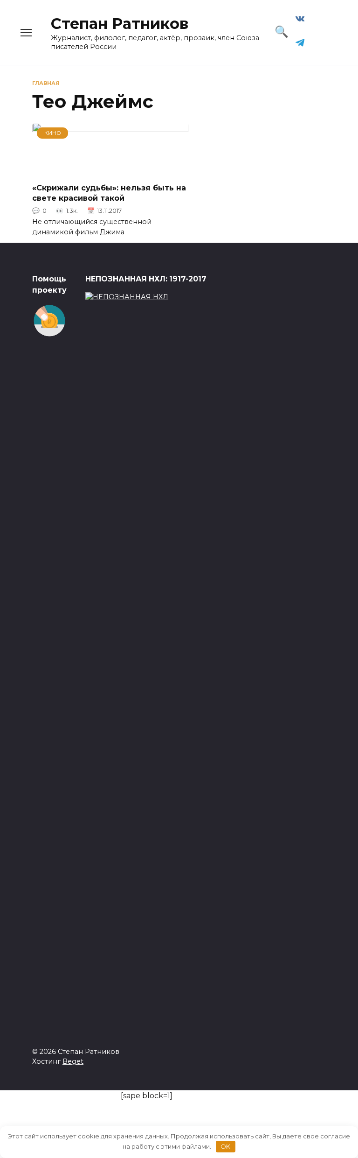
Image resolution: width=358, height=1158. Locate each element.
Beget (72, 1061)
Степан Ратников (119, 23)
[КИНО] (110, 169)
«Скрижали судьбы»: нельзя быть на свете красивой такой (109, 192)
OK (225, 1146)
